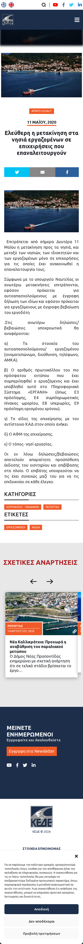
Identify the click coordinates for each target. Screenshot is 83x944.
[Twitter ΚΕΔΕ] (71, 5)
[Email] (42, 172)
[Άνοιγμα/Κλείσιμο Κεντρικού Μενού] (77, 20)
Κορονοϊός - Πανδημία (22, 507)
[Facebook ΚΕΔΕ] (63, 5)
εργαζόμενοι (15, 527)
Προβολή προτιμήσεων (41, 933)
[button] (76, 856)
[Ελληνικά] (3, 5)
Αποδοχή (41, 909)
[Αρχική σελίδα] (7, 19)
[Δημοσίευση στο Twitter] (17, 172)
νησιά (36, 527)
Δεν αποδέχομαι (41, 921)
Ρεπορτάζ (52, 507)
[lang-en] (11, 5)
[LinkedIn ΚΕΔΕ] (80, 5)
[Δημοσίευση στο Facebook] (67, 172)
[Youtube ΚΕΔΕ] (55, 5)
